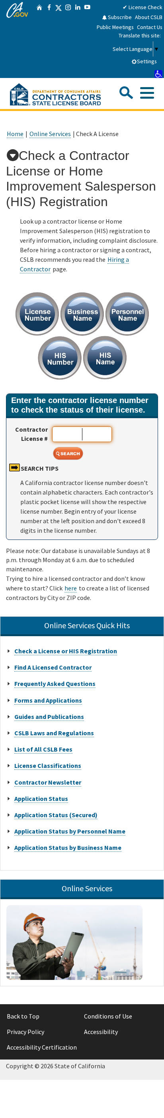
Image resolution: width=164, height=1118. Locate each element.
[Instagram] (68, 39)
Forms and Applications (48, 700)
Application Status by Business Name (67, 847)
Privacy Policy (25, 1032)
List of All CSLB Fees (43, 749)
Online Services (50, 134)
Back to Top (23, 1016)
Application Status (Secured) (56, 815)
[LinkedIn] (77, 39)
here (70, 588)
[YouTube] (87, 39)
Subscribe (119, 17)
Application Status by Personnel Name (69, 831)
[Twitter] (58, 39)
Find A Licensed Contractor (53, 667)
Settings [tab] (147, 61)
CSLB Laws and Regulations (54, 733)
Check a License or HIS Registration (65, 651)
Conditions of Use (108, 1016)
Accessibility (101, 1032)
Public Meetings (115, 27)
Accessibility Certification (42, 1047)
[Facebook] (49, 39)
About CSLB (148, 17)
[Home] (39, 39)
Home (15, 134)
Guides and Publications (49, 717)
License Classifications (47, 765)
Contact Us (149, 27)
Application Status (41, 798)
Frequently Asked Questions (55, 684)
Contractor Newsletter (47, 782)
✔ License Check (142, 7)
